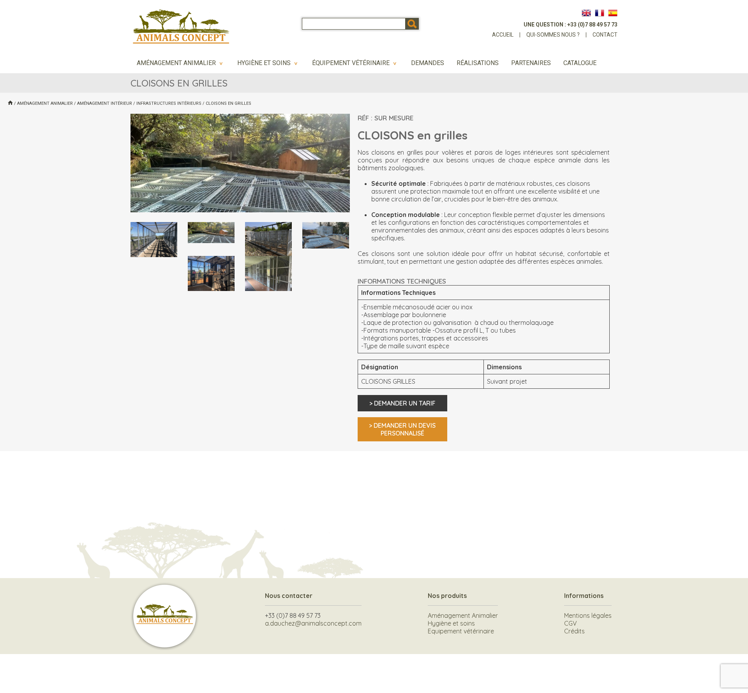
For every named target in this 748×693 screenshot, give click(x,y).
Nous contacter (288, 596)
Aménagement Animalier (181, 63)
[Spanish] (612, 13)
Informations (583, 596)
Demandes (427, 63)
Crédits (574, 631)
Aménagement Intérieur (104, 103)
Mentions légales (588, 615)
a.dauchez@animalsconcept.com (313, 623)
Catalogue (579, 63)
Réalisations (478, 63)
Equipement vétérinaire (461, 631)
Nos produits (447, 596)
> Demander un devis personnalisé (402, 429)
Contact (605, 35)
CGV (570, 623)
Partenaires (531, 63)
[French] (599, 13)
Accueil (502, 35)
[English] (586, 13)
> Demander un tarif (402, 403)
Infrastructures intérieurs (168, 103)
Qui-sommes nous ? (553, 35)
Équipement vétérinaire (355, 63)
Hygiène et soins (268, 63)
